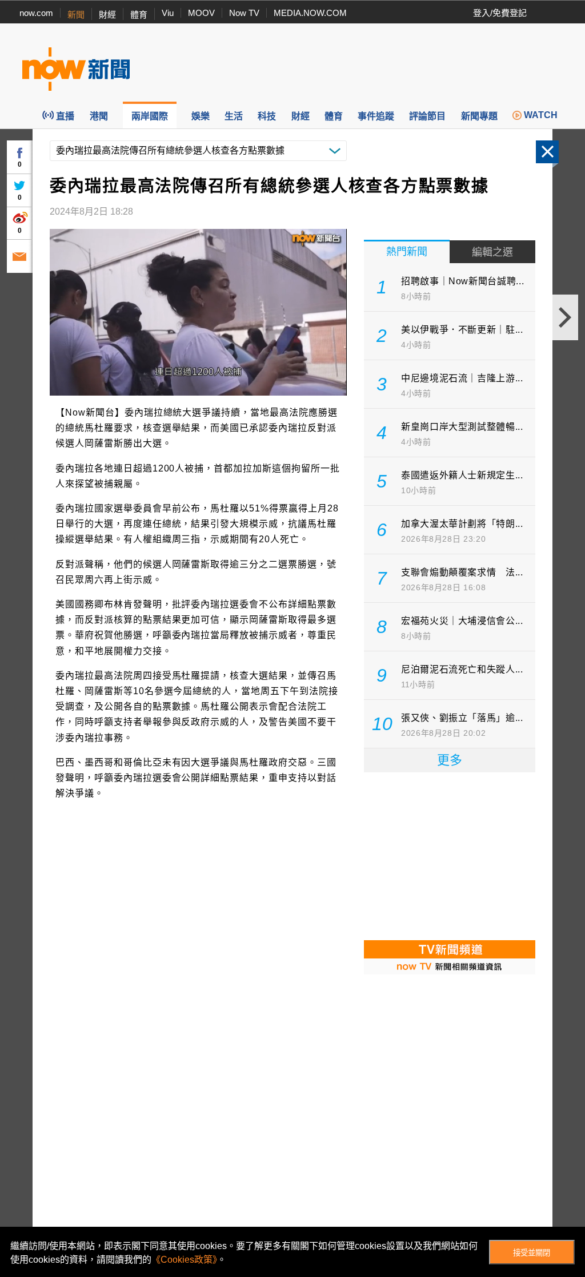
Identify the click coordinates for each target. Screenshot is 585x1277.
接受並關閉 (531, 1252)
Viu (168, 13)
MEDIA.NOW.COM (310, 13)
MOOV (201, 13)
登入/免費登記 (500, 13)
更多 (449, 760)
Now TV (244, 13)
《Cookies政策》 (184, 1259)
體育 (138, 14)
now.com (36, 13)
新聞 (76, 14)
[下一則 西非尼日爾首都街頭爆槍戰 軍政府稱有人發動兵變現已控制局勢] (565, 317)
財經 (107, 14)
